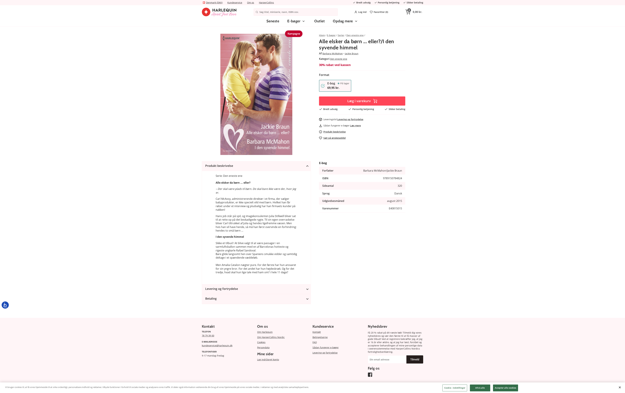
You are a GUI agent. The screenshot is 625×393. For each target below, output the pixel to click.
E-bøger (293, 21)
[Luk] (619, 387)
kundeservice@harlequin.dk (217, 345)
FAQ (314, 342)
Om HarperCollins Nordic (271, 337)
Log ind (362, 12)
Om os (250, 2)
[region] (312, 387)
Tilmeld (414, 359)
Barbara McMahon (332, 53)
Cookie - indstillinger (454, 387)
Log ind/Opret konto (268, 359)
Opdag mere (343, 21)
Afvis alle (480, 387)
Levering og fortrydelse (350, 119)
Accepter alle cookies (505, 387)
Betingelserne (320, 337)
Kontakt (316, 332)
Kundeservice (234, 2)
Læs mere (355, 125)
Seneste (272, 21)
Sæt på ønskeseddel (334, 137)
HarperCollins (266, 2)
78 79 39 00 (208, 335)
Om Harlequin (265, 332)
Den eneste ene (338, 58)
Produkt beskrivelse (334, 131)
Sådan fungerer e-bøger (325, 347)
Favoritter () (381, 12)
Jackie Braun (351, 53)
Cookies (261, 342)
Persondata (263, 347)
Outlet (319, 21)
